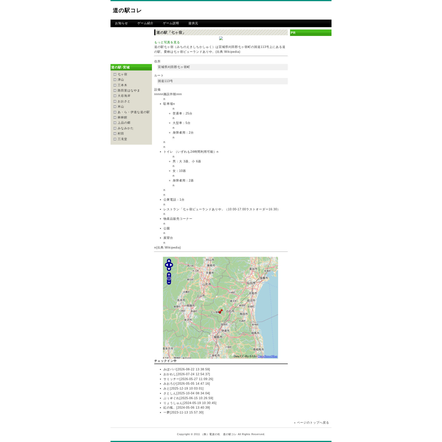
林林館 (122, 117)
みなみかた (126, 128)
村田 (121, 133)
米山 (121, 106)
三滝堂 (122, 139)
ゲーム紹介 (145, 23)
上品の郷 (124, 122)
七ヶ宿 (122, 74)
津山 (121, 79)
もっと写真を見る (167, 42)
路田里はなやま (129, 90)
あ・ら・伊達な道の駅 (134, 112)
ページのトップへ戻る (313, 422)
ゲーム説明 (171, 23)
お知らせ (121, 23)
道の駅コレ (127, 10)
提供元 (193, 23)
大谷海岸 (124, 95)
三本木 (122, 85)
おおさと (124, 101)
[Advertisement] (278, 10)
